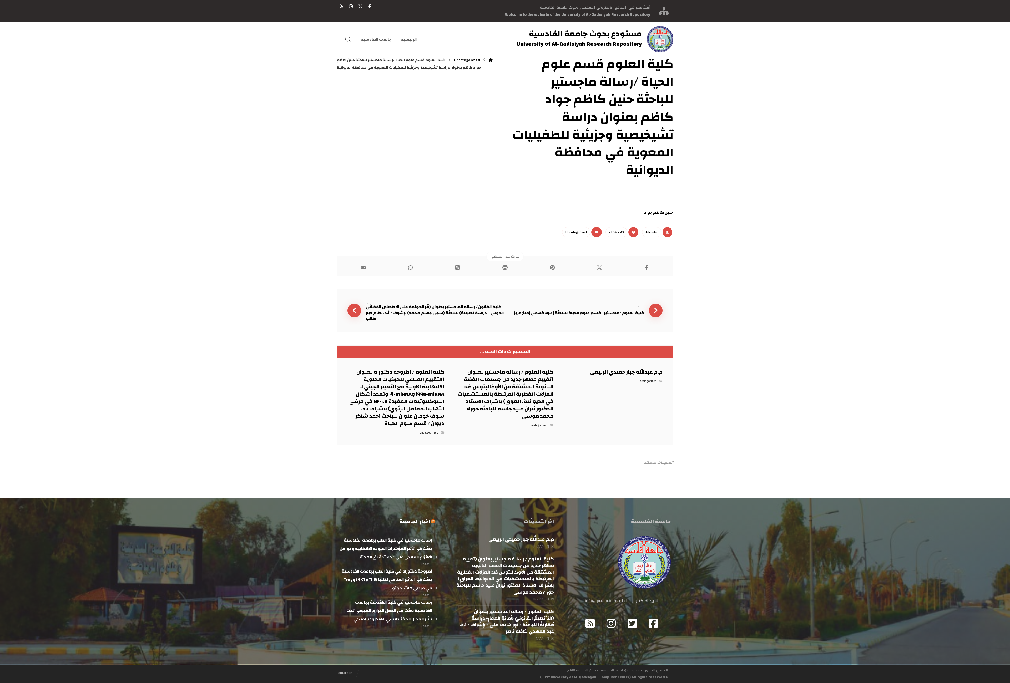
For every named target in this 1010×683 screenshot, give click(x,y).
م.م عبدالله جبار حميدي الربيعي (521, 539)
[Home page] (491, 60)
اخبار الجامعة (414, 521)
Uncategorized (576, 232)
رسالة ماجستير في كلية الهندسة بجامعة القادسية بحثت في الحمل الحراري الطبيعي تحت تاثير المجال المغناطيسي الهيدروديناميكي (389, 610)
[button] (370, 6)
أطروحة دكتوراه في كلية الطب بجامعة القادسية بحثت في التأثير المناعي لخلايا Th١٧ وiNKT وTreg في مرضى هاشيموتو (387, 579)
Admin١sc (651, 232)
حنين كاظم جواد (658, 212)
